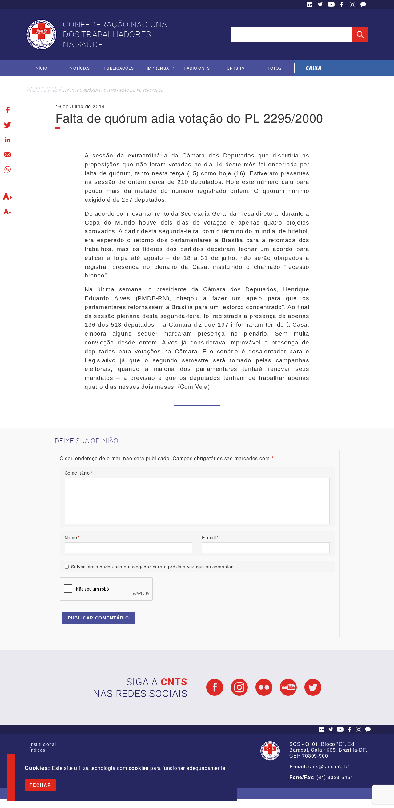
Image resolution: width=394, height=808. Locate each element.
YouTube (331, 4)
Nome (72, 537)
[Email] (7, 154)
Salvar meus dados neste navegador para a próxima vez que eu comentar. (152, 566)
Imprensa (158, 67)
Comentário (79, 472)
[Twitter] (7, 124)
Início (40, 67)
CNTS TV (236, 67)
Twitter (320, 4)
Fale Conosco (363, 4)
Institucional (43, 744)
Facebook (341, 4)
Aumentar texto (7, 196)
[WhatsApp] (7, 169)
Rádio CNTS (197, 67)
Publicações (119, 67)
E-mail (210, 537)
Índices (37, 750)
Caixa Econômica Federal (313, 68)
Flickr (309, 4)
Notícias (80, 67)
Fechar (40, 785)
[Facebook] (7, 110)
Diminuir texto (7, 211)
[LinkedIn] (7, 139)
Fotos (275, 67)
